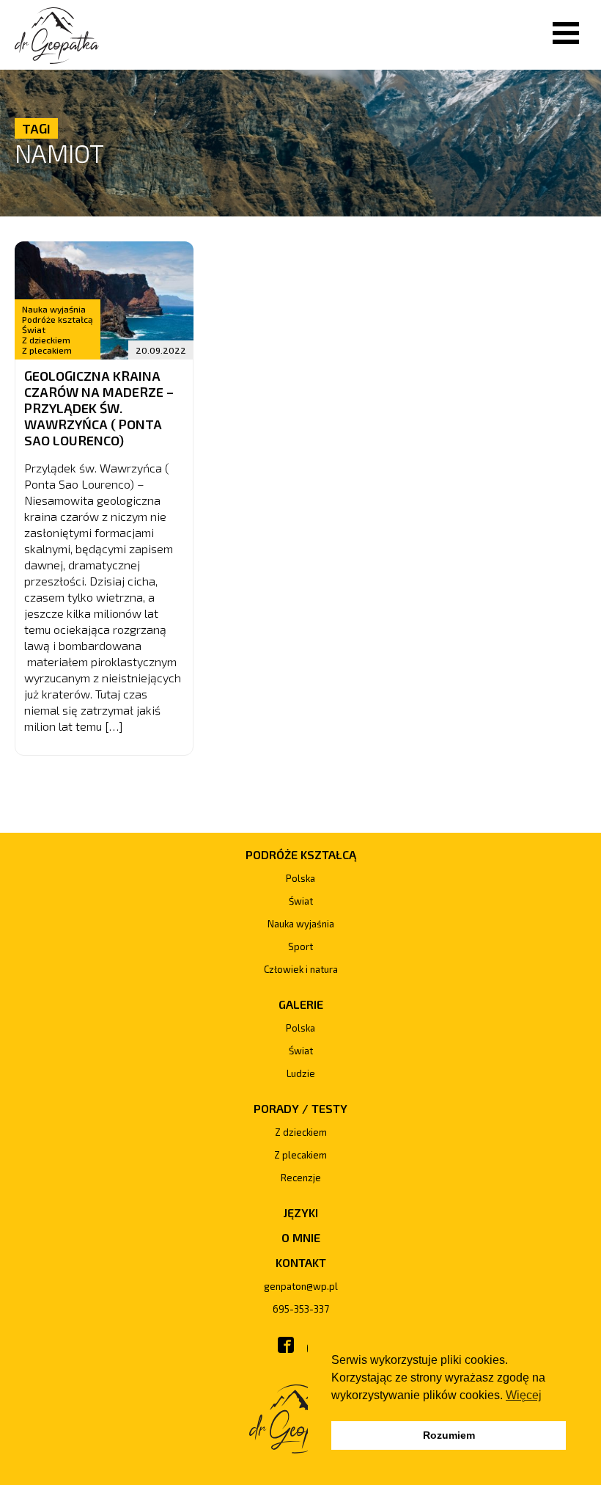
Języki (300, 1212)
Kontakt (301, 1262)
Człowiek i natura (301, 969)
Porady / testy (300, 1108)
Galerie (301, 1004)
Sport (300, 946)
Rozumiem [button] (449, 1435)
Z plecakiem (47, 350)
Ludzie (301, 1073)
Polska (300, 878)
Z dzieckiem (46, 340)
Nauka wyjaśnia (54, 309)
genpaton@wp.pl (301, 1286)
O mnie (300, 1237)
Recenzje (301, 1177)
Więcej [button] (524, 1395)
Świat (33, 329)
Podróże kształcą (57, 319)
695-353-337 (301, 1309)
